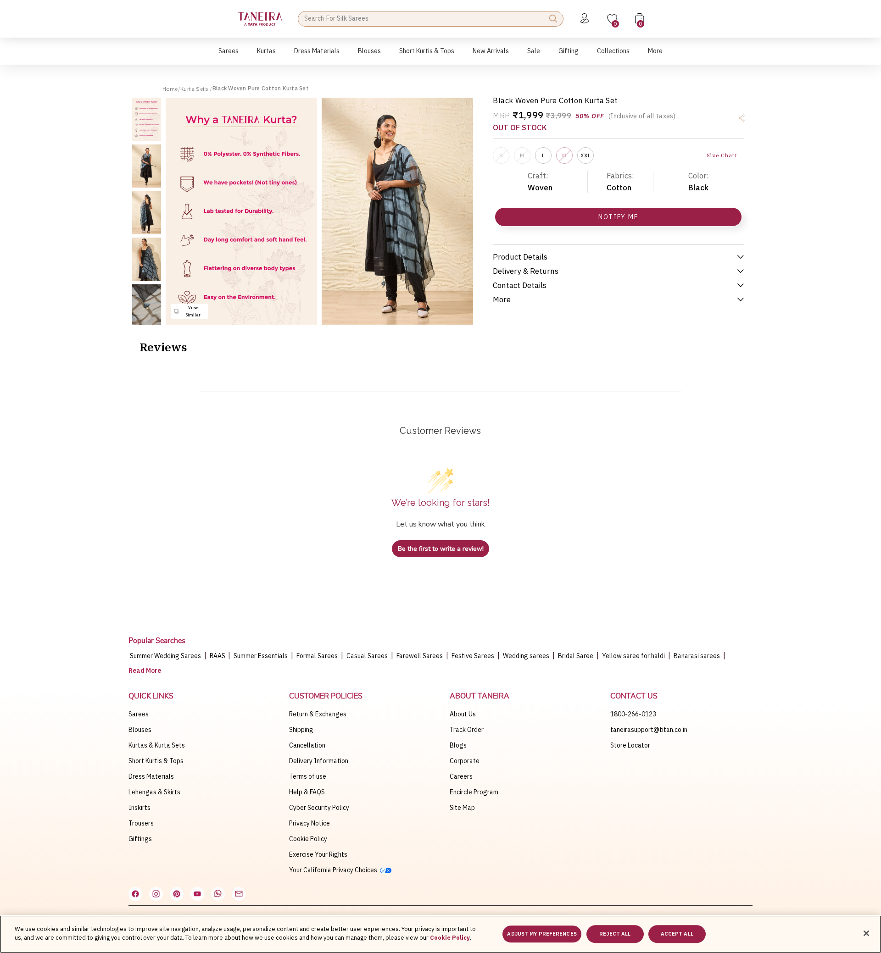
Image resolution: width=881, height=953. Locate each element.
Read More (144, 670)
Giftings (140, 839)
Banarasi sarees (697, 656)
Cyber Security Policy (319, 807)
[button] (228, 56)
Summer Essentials (261, 656)
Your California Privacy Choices (334, 870)
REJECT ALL (614, 934)
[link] (369, 56)
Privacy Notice (309, 823)
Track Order (467, 730)
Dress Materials (151, 776)
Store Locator (630, 745)
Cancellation (307, 745)
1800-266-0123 (633, 714)
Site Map (462, 807)
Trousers (141, 823)
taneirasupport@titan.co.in (648, 730)
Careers (461, 776)
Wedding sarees (526, 656)
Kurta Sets (195, 88)
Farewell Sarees (419, 656)
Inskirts (139, 807)
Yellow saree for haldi (633, 656)
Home (170, 88)
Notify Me (618, 217)
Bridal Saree (575, 656)
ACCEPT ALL (677, 934)
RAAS (218, 656)
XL (564, 155)
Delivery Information (318, 761)
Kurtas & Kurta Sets (156, 745)
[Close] (866, 933)
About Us (463, 714)
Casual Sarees (367, 656)
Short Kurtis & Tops (156, 761)
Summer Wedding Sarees (165, 656)
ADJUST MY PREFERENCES (541, 934)
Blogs (458, 745)
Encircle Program (474, 792)
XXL (585, 155)
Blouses (139, 730)
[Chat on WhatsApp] (218, 894)
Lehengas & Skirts (154, 792)
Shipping (301, 730)
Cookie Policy (308, 839)
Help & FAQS (307, 792)
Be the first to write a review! (441, 548)
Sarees (138, 714)
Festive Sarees (473, 656)
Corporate (465, 761)
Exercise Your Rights (318, 854)
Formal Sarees (317, 656)
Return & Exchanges (317, 714)
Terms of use (307, 776)
